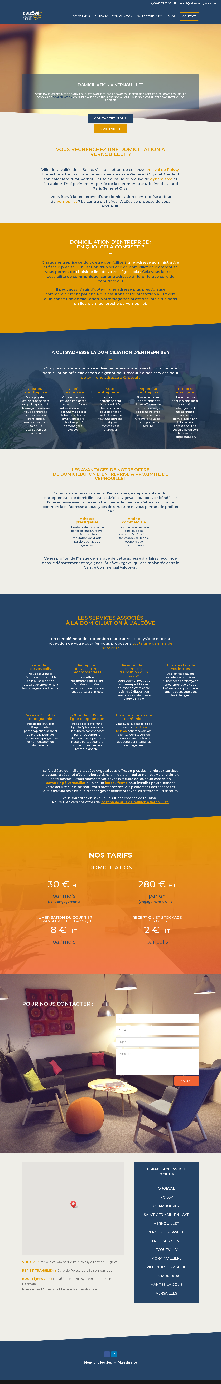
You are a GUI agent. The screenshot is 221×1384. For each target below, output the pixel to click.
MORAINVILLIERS (166, 1258)
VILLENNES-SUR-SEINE (166, 1267)
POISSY (166, 1197)
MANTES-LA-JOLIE (166, 1284)
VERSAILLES (166, 1293)
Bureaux (100, 16)
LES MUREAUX (166, 1276)
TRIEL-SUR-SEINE (166, 1241)
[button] (74, 1204)
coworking (81, 16)
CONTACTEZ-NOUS (110, 118)
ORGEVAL (166, 1188)
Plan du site (127, 1363)
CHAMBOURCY (166, 1206)
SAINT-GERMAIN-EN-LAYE (166, 1215)
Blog (171, 16)
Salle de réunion (150, 16)
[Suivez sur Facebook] (107, 1354)
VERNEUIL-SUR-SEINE (166, 1232)
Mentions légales (98, 1363)
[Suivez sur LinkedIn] (114, 1354)
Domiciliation (122, 16)
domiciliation (62, 97)
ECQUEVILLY (166, 1250)
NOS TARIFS (110, 128)
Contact (189, 16)
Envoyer (187, 1081)
